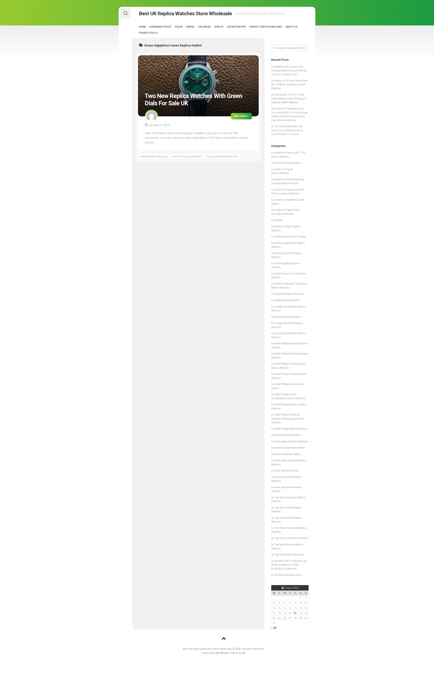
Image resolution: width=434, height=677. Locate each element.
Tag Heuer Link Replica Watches (291, 538)
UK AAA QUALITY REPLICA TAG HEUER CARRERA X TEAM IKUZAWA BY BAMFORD (289, 565)
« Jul (273, 627)
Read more (240, 116)
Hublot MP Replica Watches (289, 294)
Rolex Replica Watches (286, 470)
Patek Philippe (236, 26)
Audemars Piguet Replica (287, 162)
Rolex (179, 26)
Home (142, 26)
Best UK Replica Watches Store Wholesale (185, 13)
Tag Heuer (204, 26)
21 (295, 613)
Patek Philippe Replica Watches (290, 428)
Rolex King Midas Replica (287, 454)
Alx (243, 652)
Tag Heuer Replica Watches (222, 156)
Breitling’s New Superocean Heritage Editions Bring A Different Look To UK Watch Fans (289, 70)
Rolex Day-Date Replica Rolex (289, 447)
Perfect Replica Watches (265, 26)
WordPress (222, 652)
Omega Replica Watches (287, 316)
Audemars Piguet (160, 26)
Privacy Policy (148, 33)
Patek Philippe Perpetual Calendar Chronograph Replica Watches (287, 418)
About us (292, 26)
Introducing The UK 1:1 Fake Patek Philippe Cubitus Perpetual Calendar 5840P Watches (288, 98)
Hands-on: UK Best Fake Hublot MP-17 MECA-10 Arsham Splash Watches (289, 84)
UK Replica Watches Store (288, 575)
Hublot (219, 26)
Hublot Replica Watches (153, 156)
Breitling (278, 220)
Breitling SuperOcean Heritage (290, 236)
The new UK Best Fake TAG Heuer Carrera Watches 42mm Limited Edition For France (287, 130)
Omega (190, 26)
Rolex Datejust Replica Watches (291, 441)
